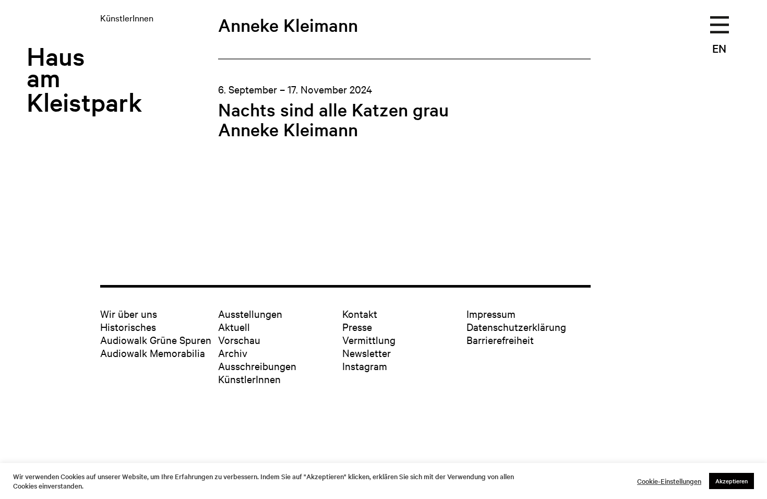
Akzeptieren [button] (731, 481)
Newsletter (366, 352)
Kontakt (359, 313)
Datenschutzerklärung (516, 326)
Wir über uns (128, 313)
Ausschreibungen (257, 365)
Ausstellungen (250, 313)
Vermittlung (369, 339)
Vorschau (239, 339)
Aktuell (234, 326)
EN (719, 48)
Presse (357, 326)
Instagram (364, 365)
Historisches (128, 326)
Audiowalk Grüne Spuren (155, 339)
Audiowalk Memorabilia (152, 352)
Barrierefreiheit (500, 339)
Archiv (232, 352)
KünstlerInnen (249, 378)
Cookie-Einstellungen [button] (669, 481)
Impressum (491, 313)
